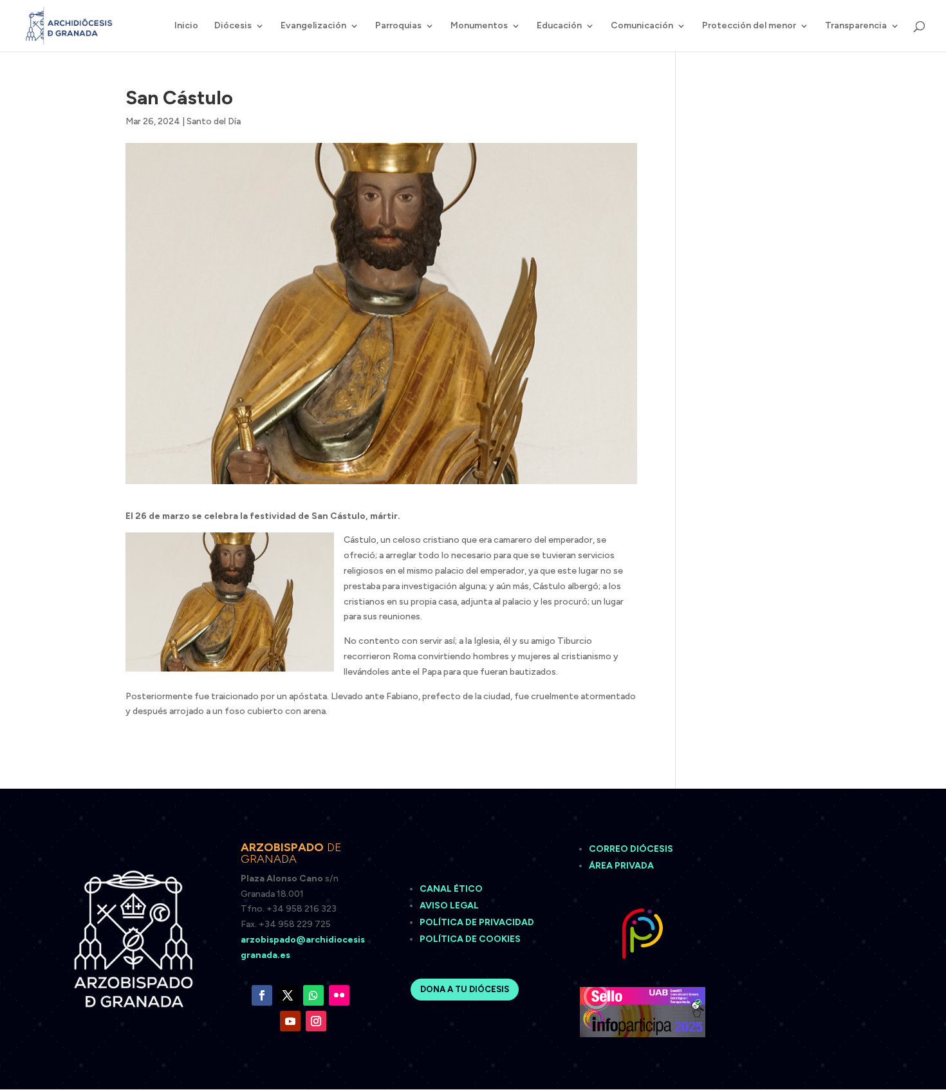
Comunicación (642, 26)
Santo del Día (214, 121)
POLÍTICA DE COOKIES (470, 939)
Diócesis (233, 26)
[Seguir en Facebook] (262, 995)
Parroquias (398, 26)
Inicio (186, 26)
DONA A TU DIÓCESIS (464, 989)
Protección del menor (749, 26)
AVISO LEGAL (450, 905)
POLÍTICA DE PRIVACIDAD (477, 922)
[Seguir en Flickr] (339, 995)
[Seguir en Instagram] (316, 1021)
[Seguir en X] (287, 995)
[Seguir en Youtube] (290, 1021)
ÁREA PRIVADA (621, 865)
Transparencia (856, 26)
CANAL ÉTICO (452, 888)
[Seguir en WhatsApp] (313, 995)
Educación (559, 26)
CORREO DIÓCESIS (631, 848)
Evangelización (313, 26)
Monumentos (479, 26)
